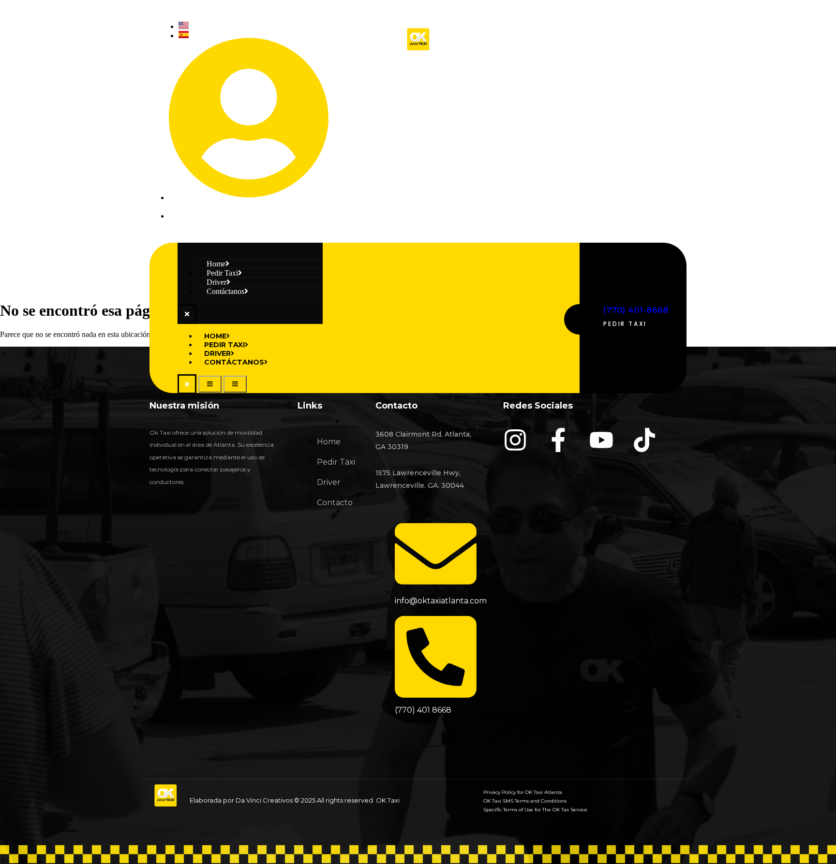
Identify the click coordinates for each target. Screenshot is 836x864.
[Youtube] (630, 127)
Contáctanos (225, 291)
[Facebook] (586, 127)
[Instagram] (542, 127)
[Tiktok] (674, 127)
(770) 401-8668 (636, 310)
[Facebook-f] (558, 440)
